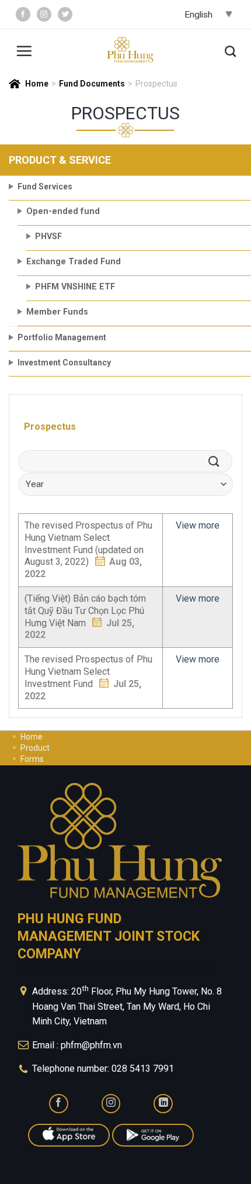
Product (35, 747)
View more (197, 525)
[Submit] (217, 461)
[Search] (230, 50)
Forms (32, 759)
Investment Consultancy (64, 362)
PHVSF (48, 236)
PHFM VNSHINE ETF (75, 287)
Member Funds (57, 312)
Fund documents (92, 83)
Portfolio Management (62, 337)
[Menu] (24, 49)
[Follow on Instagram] (44, 14)
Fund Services (45, 186)
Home (36, 83)
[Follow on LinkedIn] (163, 1103)
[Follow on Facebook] (23, 14)
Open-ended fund (63, 211)
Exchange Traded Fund (73, 262)
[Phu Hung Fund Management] (130, 50)
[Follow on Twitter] (65, 14)
